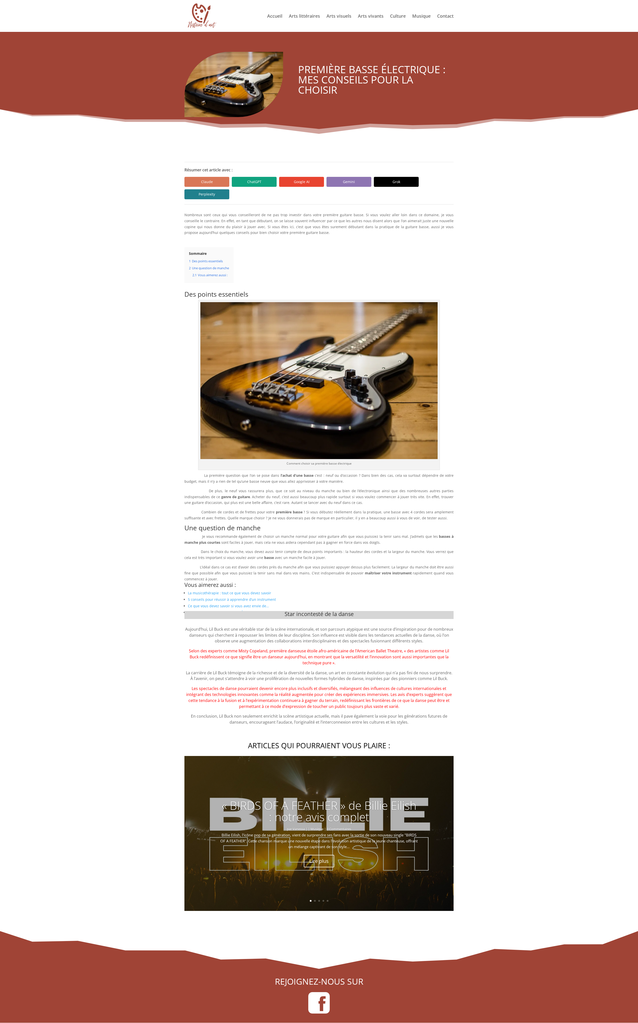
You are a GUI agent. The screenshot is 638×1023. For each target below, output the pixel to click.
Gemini (349, 181)
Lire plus (319, 861)
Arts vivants (371, 16)
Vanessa (299, 829)
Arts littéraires (304, 16)
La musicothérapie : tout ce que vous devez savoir (229, 593)
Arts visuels (338, 16)
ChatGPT (254, 181)
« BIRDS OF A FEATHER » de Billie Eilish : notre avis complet (319, 811)
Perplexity (207, 194)
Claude (207, 181)
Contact (445, 16)
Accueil (274, 16)
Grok (396, 181)
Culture (398, 16)
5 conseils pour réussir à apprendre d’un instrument (232, 599)
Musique (421, 16)
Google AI (302, 181)
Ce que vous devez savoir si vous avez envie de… (228, 606)
